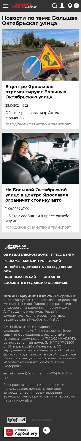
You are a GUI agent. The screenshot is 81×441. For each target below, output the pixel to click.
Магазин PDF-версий (42, 261)
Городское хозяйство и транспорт (38, 124)
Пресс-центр (62, 255)
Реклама (11, 261)
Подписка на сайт (20, 277)
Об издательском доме (25, 255)
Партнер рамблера (40, 420)
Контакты (50, 277)
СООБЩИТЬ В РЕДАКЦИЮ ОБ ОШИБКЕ (35, 283)
